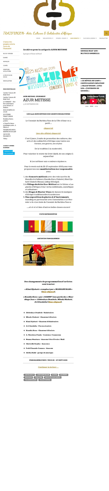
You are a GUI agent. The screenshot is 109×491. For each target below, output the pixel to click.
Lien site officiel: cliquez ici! (48, 133)
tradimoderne (31, 380)
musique (28, 377)
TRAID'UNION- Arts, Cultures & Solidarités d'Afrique (37, 33)
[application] (93, 101)
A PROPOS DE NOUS (7, 76)
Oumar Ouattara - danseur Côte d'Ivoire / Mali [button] (45, 339)
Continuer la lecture (48, 367)
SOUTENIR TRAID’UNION (8, 115)
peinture (38, 377)
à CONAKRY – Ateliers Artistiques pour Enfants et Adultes (9, 104)
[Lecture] (83, 106)
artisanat (29, 375)
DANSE (5, 57)
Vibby (5, 139)
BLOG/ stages (8, 53)
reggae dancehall (53, 377)
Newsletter (103, 38)
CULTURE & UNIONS (89, 38)
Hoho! (38, 38)
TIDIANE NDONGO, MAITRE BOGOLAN (9, 131)
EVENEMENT (40, 96)
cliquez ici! (48, 128)
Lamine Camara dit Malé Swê (9, 94)
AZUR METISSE (29, 96)
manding (63, 375)
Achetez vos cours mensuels (8, 152)
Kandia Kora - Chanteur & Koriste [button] (40, 331)
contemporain (43, 375)
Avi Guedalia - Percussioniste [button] (38, 326)
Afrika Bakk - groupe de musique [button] (39, 353)
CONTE (5, 65)
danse (54, 375)
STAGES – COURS (61, 38)
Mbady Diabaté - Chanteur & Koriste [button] (41, 317)
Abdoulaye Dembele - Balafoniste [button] (40, 313)
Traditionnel (45, 380)
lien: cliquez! (48, 292)
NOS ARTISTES (47, 38)
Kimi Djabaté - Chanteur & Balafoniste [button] (42, 322)
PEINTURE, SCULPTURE (7, 70)
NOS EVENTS (74, 38)
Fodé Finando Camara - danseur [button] (39, 348)
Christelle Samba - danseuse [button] (38, 344)
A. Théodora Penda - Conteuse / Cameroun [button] (43, 335)
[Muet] (100, 106)
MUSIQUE (6, 61)
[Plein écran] (103, 106)
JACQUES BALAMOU (7, 135)
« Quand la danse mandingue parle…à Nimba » (9, 125)
